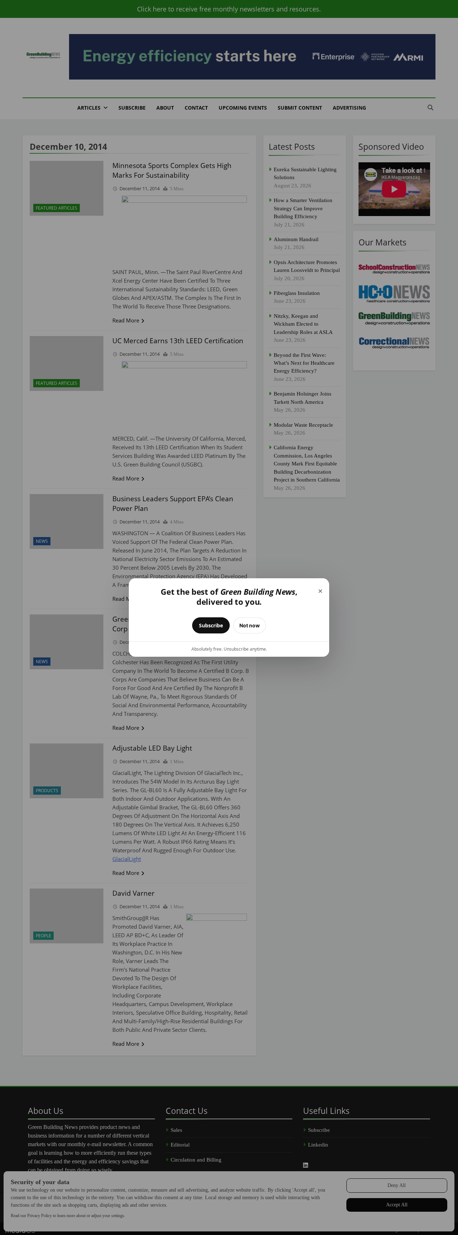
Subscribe (211, 625)
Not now (249, 625)
